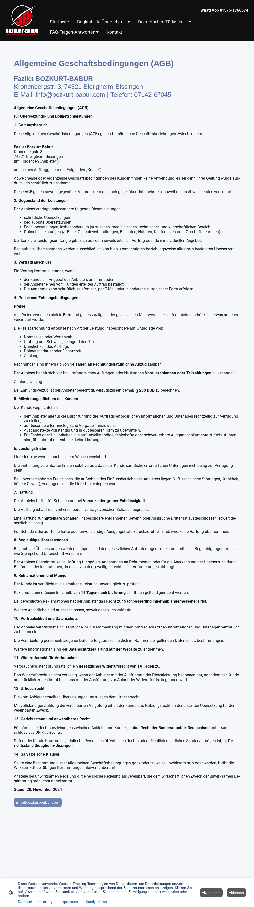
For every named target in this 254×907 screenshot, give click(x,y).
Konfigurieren (96, 902)
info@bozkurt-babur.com (37, 802)
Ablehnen (236, 893)
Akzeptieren (211, 893)
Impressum (69, 902)
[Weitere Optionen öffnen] (132, 32)
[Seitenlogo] (22, 20)
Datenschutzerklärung (35, 902)
